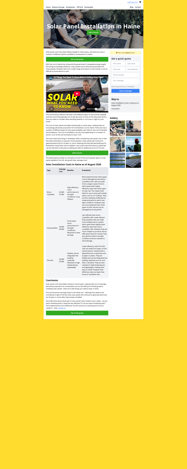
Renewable (88, 7)
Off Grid (80, 7)
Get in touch (93, 32)
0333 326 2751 (132, 2)
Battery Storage (58, 7)
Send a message (125, 91)
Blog (131, 7)
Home (48, 7)
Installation (70, 7)
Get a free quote (77, 59)
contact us (62, 308)
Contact (138, 7)
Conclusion (115, 109)
